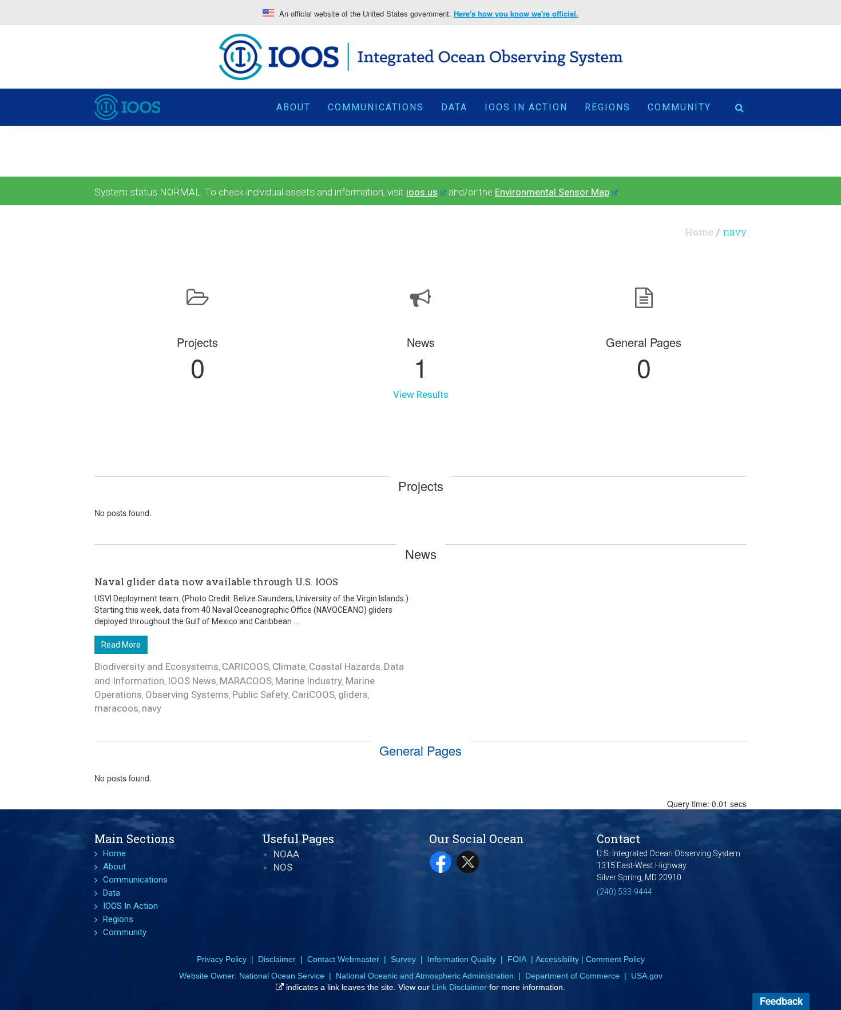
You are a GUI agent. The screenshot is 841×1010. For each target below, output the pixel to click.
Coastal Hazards (344, 666)
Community (679, 107)
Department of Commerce (572, 975)
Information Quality (461, 959)
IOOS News (192, 680)
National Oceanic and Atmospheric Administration (425, 975)
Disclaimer (277, 959)
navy (151, 708)
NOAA (286, 854)
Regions (607, 107)
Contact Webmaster (343, 959)
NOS (282, 867)
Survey (403, 959)
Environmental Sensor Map (552, 192)
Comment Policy (615, 959)
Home (699, 231)
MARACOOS (246, 680)
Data (454, 107)
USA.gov (647, 975)
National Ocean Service (281, 975)
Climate (289, 666)
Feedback (781, 1001)
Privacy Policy (222, 959)
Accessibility (557, 959)
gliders (353, 694)
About (293, 107)
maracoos (116, 708)
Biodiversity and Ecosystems (156, 666)
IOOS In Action (526, 107)
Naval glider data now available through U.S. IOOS (216, 581)
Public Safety (260, 694)
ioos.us (422, 192)
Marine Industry (308, 680)
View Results (421, 394)
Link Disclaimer (459, 987)
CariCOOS (313, 694)
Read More (121, 644)
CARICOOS (245, 666)
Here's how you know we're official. (516, 14)
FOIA (516, 959)
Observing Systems (187, 694)
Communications (376, 107)
